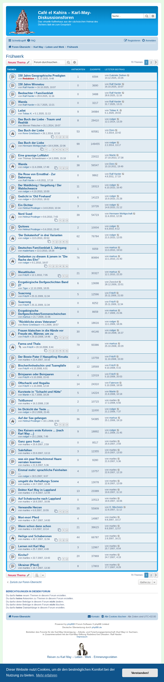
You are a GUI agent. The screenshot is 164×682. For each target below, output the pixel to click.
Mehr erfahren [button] (46, 675)
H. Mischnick (116, 507)
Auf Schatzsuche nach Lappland (39, 498)
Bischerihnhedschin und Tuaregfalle (42, 365)
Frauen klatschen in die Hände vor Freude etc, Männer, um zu (40, 332)
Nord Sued (25, 213)
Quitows (23, 226)
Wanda (22, 101)
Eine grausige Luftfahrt (33, 155)
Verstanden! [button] (140, 673)
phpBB (70, 624)
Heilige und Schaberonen (35, 536)
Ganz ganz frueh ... (30, 441)
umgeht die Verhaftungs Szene (38, 481)
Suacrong (24, 293)
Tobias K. (27, 113)
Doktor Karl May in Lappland (37, 490)
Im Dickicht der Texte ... (33, 409)
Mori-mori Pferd (28, 517)
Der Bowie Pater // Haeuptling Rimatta (43, 356)
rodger (112, 119)
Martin (112, 155)
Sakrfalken (25, 450)
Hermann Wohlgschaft (34, 145)
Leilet (21, 110)
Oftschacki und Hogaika (34, 383)
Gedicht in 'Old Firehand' (34, 196)
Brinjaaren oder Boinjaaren (36, 374)
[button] (156, 62)
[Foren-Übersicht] (22, 21)
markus (113, 247)
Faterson (114, 382)
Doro (111, 130)
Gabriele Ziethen (117, 75)
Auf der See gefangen (32, 418)
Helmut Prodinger (32, 208)
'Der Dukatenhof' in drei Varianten (40, 235)
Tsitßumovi (25, 400)
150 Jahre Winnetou (31, 84)
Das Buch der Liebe (31, 130)
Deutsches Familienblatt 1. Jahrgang (42, 247)
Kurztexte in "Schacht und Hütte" (40, 391)
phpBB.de (97, 627)
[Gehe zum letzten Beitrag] (128, 75)
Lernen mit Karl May (31, 546)
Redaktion (28, 78)
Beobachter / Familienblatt (35, 93)
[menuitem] (31, 40)
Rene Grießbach (31, 133)
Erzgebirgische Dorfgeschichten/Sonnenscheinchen (42, 312)
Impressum (82, 636)
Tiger (25, 288)
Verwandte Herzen (30, 507)
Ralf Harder (29, 87)
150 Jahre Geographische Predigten (41, 75)
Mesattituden (26, 272)
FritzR (26, 275)
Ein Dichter (25, 205)
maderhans (28, 250)
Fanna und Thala (29, 343)
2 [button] (151, 62)
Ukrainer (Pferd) (28, 565)
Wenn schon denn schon (34, 526)
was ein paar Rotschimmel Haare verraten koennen (40, 460)
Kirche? (23, 555)
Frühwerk (15, 56)
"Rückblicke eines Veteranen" (37, 321)
